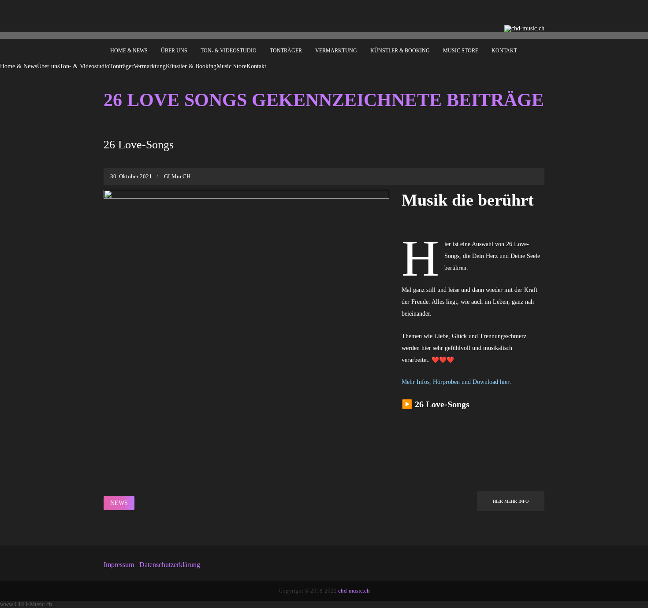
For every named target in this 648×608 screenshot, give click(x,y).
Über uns (174, 51)
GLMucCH (177, 176)
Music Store (460, 51)
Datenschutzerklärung (169, 564)
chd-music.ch (354, 590)
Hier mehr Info (511, 501)
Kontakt (504, 51)
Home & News (129, 51)
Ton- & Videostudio (229, 51)
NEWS (119, 503)
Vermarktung (336, 51)
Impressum (119, 564)
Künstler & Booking (400, 51)
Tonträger (286, 51)
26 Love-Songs (139, 144)
